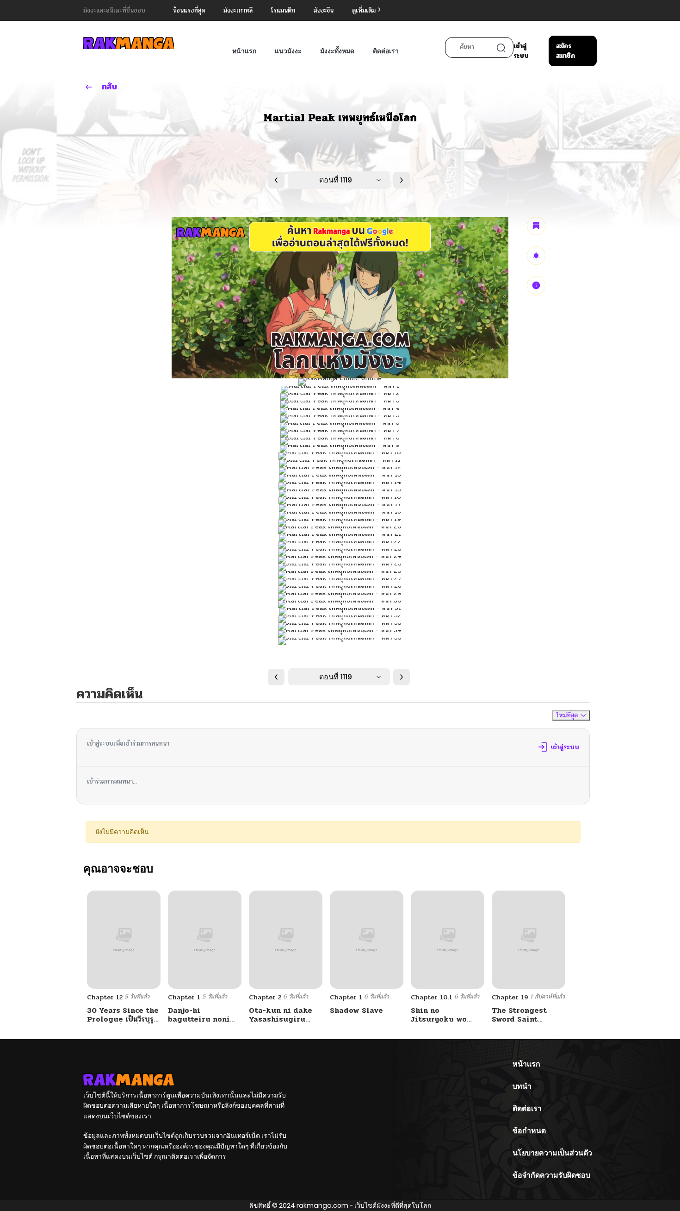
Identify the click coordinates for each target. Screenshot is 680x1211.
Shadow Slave (356, 1010)
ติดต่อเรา (386, 51)
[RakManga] (128, 43)
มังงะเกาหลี (238, 10)
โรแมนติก (283, 10)
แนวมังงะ (288, 51)
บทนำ (522, 1086)
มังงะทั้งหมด (337, 51)
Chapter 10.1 (431, 997)
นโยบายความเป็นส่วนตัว (552, 1153)
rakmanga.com (322, 1205)
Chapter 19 (510, 997)
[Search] (501, 47)
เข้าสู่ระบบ (521, 51)
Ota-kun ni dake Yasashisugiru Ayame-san (280, 1019)
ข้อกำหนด (529, 1130)
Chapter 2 (265, 997)
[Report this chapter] (536, 285)
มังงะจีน (324, 10)
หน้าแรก (244, 51)
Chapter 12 (105, 997)
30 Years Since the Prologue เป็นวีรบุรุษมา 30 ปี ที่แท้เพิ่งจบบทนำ (123, 1023)
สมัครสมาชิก (565, 51)
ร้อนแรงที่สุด (189, 10)
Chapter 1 (184, 997)
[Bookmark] (536, 226)
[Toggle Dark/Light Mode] (536, 255)
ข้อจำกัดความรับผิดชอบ (551, 1175)
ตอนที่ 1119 (335, 180)
